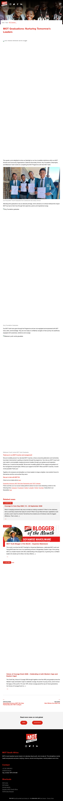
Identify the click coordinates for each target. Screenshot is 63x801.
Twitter (26, 488)
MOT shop (5, 783)
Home (3, 22)
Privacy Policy (50, 798)
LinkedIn (31, 488)
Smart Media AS (25, 798)
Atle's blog (37, 722)
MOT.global (5, 785)
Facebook (20, 488)
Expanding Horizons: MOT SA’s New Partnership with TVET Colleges (22, 483)
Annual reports (6, 787)
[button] (58, 796)
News (7, 22)
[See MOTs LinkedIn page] (21, 4)
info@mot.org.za (6, 770)
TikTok (36, 488)
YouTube (41, 488)
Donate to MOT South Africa (10, 789)
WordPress (16, 798)
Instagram (14, 488)
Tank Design (43, 798)
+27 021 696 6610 (7, 768)
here (19, 480)
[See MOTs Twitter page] (14, 4)
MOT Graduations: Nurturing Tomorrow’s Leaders (13, 22)
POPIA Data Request (8, 791)
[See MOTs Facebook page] (18, 4)
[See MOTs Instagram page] (10, 4)
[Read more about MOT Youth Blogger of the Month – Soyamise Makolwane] (31, 536)
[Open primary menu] (60, 4)
